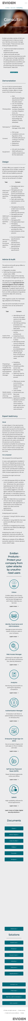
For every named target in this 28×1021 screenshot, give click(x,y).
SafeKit (14, 797)
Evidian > (8, 7)
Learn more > (14, 606)
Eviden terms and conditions (12, 1013)
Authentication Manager (14, 710)
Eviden (22, 1013)
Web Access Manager (14, 654)
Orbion (14, 592)
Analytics (14, 682)
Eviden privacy (21, 1010)
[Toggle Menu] (26, 3)
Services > (13, 7)
